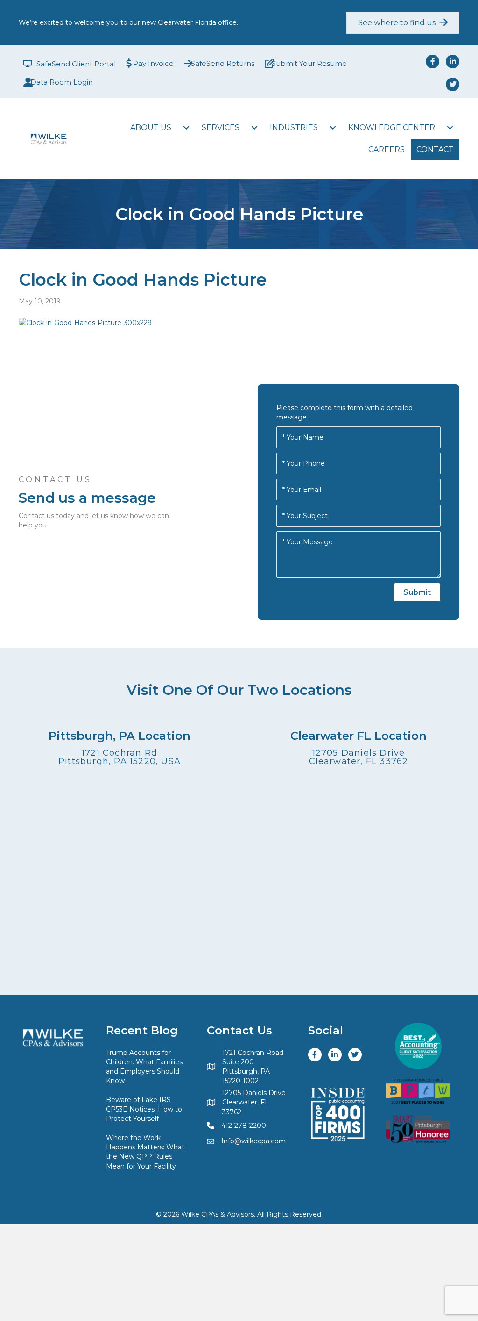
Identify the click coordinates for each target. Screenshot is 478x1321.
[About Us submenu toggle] (186, 127)
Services (220, 127)
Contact (435, 149)
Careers (386, 149)
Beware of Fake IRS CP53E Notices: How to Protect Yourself (144, 1109)
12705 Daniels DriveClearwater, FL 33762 (358, 757)
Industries (294, 127)
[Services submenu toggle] (254, 127)
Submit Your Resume (309, 63)
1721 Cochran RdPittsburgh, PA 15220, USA (119, 757)
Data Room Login (61, 82)
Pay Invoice (153, 63)
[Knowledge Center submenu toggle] (450, 127)
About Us (150, 127)
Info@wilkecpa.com (253, 1141)
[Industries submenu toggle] (332, 127)
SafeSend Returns (222, 63)
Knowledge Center (391, 127)
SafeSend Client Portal (76, 63)
